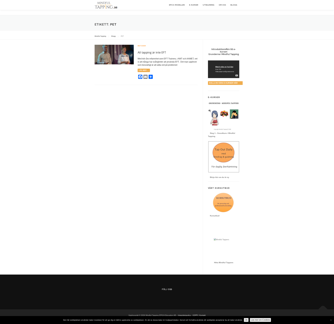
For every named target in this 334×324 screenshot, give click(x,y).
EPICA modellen (177, 5)
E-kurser (193, 5)
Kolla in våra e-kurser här (223, 83)
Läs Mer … (144, 70)
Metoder (142, 46)
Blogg (234, 5)
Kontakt (202, 315)
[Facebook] (160, 296)
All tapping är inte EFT (152, 52)
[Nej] (330, 320)
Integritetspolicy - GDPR (188, 315)
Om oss (222, 5)
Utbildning (208, 5)
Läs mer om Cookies (260, 320)
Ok (246, 320)
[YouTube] (167, 296)
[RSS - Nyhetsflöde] (173, 296)
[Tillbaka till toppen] (323, 309)
